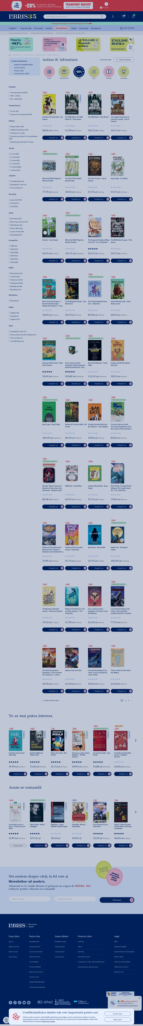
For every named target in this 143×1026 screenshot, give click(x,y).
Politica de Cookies (48, 1021)
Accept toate (117, 1014)
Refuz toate (117, 1020)
